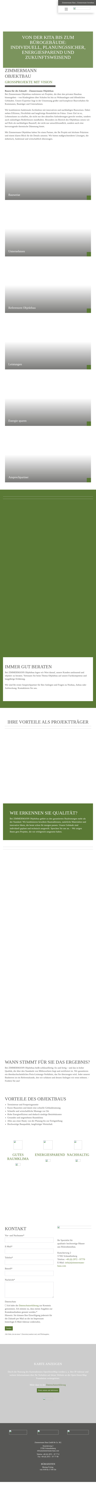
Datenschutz (10, 1301)
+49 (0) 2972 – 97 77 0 (51, 1454)
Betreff (8, 1268)
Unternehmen (16, 251)
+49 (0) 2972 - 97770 (75, 1259)
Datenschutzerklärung (29, 1305)
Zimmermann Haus (69, 3)
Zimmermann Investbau (85, 3)
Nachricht (10, 1279)
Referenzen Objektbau (22, 307)
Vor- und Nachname (14, 1235)
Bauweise (14, 194)
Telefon (9, 1257)
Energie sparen (17, 420)
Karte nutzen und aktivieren (48, 1390)
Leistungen (15, 364)
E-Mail (8, 1246)
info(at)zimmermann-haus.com (48, 1451)
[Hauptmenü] (66, 9)
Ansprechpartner (18, 477)
